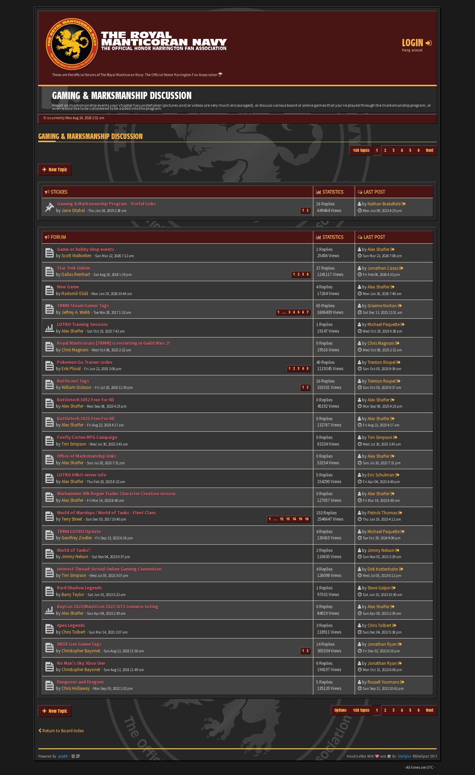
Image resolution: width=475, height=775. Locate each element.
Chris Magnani (75, 350)
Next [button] (429, 150)
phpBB (63, 756)
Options (341, 710)
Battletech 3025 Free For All (85, 419)
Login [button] (414, 43)
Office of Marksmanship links (86, 456)
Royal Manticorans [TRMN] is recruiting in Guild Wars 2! (113, 343)
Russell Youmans (383, 682)
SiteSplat (404, 756)
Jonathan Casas (383, 268)
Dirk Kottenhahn (383, 569)
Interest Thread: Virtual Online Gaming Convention (108, 569)
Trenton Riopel (381, 362)
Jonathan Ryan (382, 644)
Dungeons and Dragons (80, 682)
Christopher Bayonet (81, 651)
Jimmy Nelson (75, 557)
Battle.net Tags (72, 381)
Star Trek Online (73, 268)
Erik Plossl (71, 369)
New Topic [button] (56, 169)
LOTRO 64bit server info (81, 475)
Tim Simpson (74, 444)
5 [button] (410, 150)
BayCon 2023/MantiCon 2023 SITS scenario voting (107, 607)
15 (300, 518)
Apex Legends (70, 625)
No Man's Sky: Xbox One (80, 663)
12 (281, 518)
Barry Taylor (73, 594)
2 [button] (385, 150)
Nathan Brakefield (384, 204)
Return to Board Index (62, 731)
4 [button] (402, 150)
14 (294, 518)
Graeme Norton (382, 306)
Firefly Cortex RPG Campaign (86, 437)
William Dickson (76, 387)
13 (288, 518)
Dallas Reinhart (76, 274)
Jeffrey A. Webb (76, 312)
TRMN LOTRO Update (78, 532)
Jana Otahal (73, 210)
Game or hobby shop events (85, 249)
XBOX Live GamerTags (78, 644)
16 (306, 518)
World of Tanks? (73, 550)
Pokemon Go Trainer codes (84, 362)
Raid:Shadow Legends (79, 588)
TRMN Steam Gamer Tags (82, 306)
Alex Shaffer (378, 249)
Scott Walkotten (76, 256)
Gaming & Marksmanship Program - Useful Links (106, 204)
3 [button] (394, 150)
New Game (67, 287)
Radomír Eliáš (75, 293)
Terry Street (72, 519)
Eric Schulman (381, 475)
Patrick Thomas (382, 513)
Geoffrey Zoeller (77, 538)
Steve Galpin (379, 588)
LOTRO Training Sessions (82, 324)
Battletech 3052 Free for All (85, 400)
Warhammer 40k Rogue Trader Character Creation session (115, 494)
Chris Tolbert (73, 632)
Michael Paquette (384, 324)
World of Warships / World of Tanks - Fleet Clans (106, 513)
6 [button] (419, 150)
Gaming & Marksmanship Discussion (90, 136)
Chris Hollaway (76, 688)
